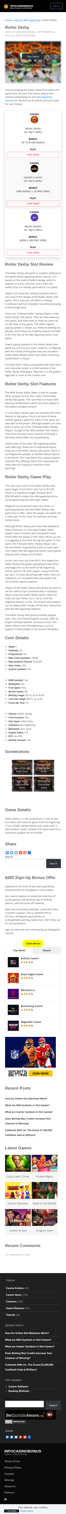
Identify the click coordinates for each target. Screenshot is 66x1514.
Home (8, 20)
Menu (56, 6)
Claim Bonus (33, 943)
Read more (26, 1510)
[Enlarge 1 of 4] (28, 764)
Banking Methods (18, 1391)
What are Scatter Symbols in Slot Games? (29, 1112)
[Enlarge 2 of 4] (49, 764)
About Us (10, 1486)
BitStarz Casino (29, 958)
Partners (9, 1492)
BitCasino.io (28, 990)
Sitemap (9, 1480)
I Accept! (11, 1510)
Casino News (13, 1294)
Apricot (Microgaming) (27, 20)
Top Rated (19, 950)
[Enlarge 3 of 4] (28, 780)
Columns (11, 1301)
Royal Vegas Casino (32, 974)
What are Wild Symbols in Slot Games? (27, 1105)
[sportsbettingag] (30, 1057)
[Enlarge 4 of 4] (49, 780)
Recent (47, 950)
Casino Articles (15, 1288)
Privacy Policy (12, 1467)
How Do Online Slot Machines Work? (26, 1098)
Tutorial (10, 1314)
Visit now (33, 154)
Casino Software (18, 1386)
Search (9, 856)
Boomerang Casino (32, 1006)
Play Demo (33, 56)
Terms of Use (12, 1461)
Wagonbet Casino (31, 1021)
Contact (9, 1473)
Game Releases (15, 1308)
